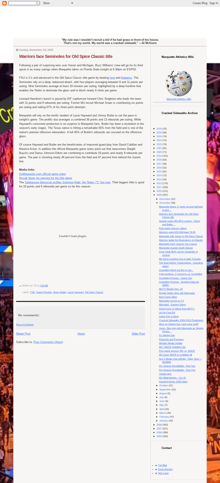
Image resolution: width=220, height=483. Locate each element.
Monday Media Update (170, 343)
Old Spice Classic (94, 292)
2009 (159, 195)
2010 (159, 191)
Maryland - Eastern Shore (172, 304)
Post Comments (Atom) (48, 342)
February (164, 416)
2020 (159, 152)
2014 (159, 175)
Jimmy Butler (59, 292)
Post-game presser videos (173, 228)
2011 (159, 187)
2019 (159, 156)
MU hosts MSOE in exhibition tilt (175, 355)
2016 (159, 167)
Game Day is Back (169, 316)
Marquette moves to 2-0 (171, 300)
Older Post (138, 333)
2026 (159, 128)
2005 (159, 436)
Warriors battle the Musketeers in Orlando (181, 240)
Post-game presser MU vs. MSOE (177, 351)
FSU (32, 292)
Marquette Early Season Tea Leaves (178, 244)
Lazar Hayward (75, 292)
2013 (159, 179)
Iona (112, 77)
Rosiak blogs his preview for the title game (45, 178)
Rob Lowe (163, 473)
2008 (159, 424)
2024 (159, 136)
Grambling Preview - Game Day (175, 278)
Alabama (126, 77)
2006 (159, 432)
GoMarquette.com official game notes (42, 174)
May (162, 405)
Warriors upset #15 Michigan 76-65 (177, 232)
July (161, 397)
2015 (159, 171)
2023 (159, 140)
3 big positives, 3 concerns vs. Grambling (180, 274)
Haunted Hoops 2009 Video (173, 381)
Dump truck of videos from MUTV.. (177, 308)
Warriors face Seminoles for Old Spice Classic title (65, 56)
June (162, 401)
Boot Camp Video (168, 297)
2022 (159, 144)
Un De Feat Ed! (167, 312)
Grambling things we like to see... (176, 270)
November (165, 203)
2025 (159, 132)
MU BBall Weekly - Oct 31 (172, 377)
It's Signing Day (167, 335)
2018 (159, 159)
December (165, 199)
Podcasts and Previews (171, 339)
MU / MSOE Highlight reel (172, 347)
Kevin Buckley (165, 469)
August (163, 393)
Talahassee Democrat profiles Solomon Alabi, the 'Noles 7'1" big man (67, 182)
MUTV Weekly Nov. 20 (171, 289)
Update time (165, 374)
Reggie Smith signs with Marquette (177, 293)
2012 (159, 183)
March (163, 413)
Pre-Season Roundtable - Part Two (177, 366)
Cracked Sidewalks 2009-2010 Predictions (181, 320)
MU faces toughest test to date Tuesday (180, 259)
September (165, 389)
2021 (159, 148)
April (162, 409)
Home (81, 333)
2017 (159, 164)
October (164, 385)
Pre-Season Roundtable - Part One (177, 370)
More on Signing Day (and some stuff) (179, 324)
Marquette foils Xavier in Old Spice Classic (181, 236)
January (164, 420)
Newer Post (23, 333)
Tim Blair (162, 465)
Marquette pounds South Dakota (176, 248)
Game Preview (44, 292)
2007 (159, 428)
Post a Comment (25, 324)
